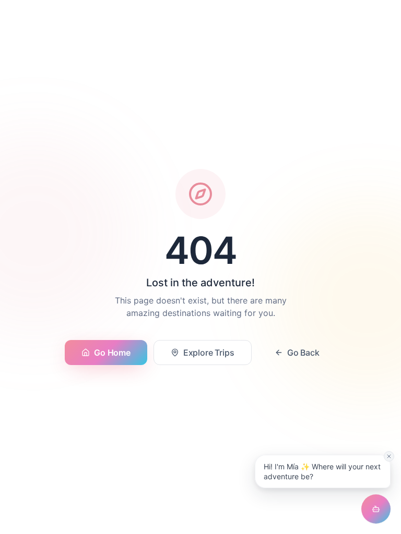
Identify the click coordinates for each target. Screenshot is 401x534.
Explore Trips (208, 352)
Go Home (112, 352)
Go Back (303, 352)
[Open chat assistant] (376, 509)
